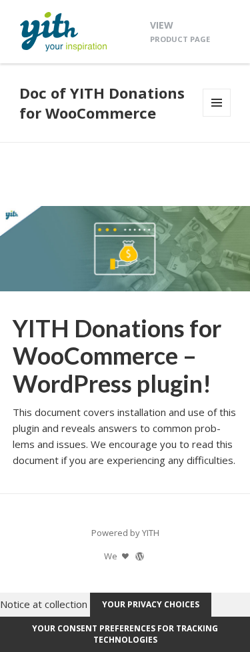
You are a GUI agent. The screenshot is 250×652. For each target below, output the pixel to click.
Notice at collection (43, 603)
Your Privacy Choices (150, 604)
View (180, 31)
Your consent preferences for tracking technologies (125, 634)
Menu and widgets (217, 116)
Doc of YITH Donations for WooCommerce (102, 103)
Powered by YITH (125, 533)
